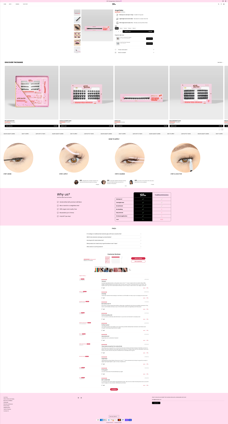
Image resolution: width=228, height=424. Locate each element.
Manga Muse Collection (114, 1)
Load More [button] (114, 389)
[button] (118, 12)
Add (149, 38)
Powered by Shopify (118, 422)
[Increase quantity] (120, 31)
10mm (116, 28)
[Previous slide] (219, 129)
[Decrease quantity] (116, 31)
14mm (125, 28)
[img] (104, 279)
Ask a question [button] (138, 261)
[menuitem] (5, 4)
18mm (134, 28)
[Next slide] (222, 129)
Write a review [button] (138, 258)
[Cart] (224, 4)
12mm (121, 28)
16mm (129, 28)
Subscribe (156, 402)
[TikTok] (225, 1)
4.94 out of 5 (93, 259)
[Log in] (221, 4)
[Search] (218, 4)
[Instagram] (223, 1)
